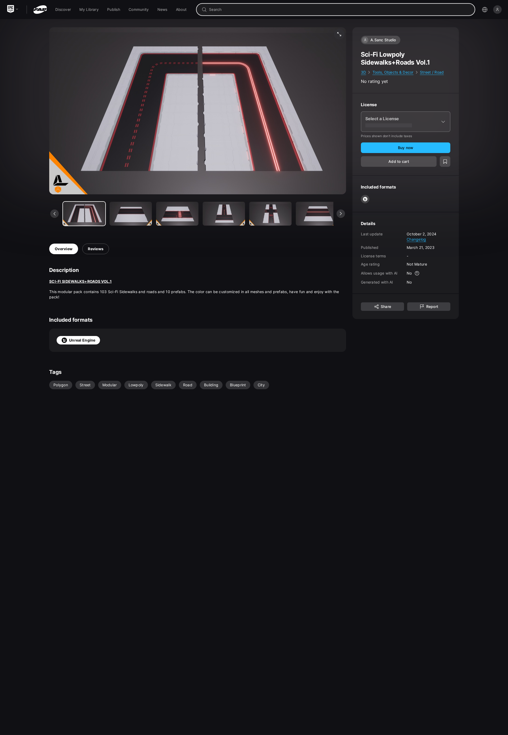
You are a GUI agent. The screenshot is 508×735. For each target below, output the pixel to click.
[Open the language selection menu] (484, 9)
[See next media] (341, 213)
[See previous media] (54, 213)
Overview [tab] (63, 249)
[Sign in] (497, 9)
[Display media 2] (177, 214)
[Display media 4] (270, 214)
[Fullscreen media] (339, 34)
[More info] (417, 273)
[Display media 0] (84, 214)
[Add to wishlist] (445, 161)
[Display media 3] (224, 214)
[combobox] (339, 9)
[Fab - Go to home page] (40, 9)
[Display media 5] (317, 214)
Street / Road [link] (432, 72)
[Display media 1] (131, 214)
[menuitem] (63, 9)
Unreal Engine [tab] (82, 340)
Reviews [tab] (95, 249)
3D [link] (363, 72)
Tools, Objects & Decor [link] (393, 72)
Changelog (416, 239)
